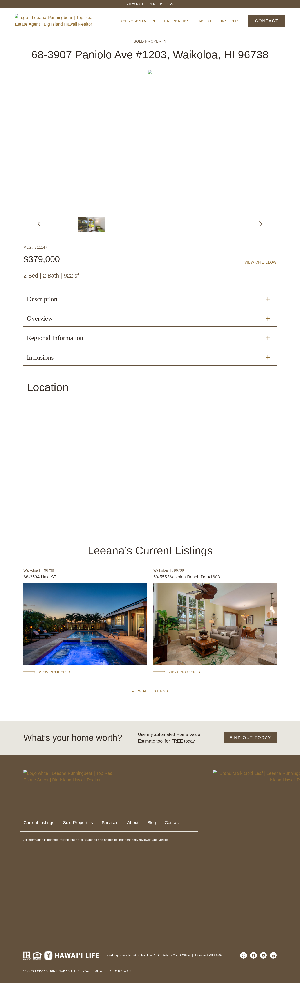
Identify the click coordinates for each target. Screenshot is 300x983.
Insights (230, 21)
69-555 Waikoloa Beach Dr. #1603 (186, 576)
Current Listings (38, 822)
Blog (151, 822)
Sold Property (150, 41)
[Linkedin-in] (273, 955)
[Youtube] (263, 955)
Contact (172, 822)
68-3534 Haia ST (39, 576)
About (205, 21)
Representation (137, 21)
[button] (39, 223)
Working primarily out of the (148, 955)
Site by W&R (120, 970)
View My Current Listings (150, 4)
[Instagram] (243, 955)
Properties (177, 21)
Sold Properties (78, 822)
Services (110, 822)
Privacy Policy (90, 970)
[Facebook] (253, 955)
